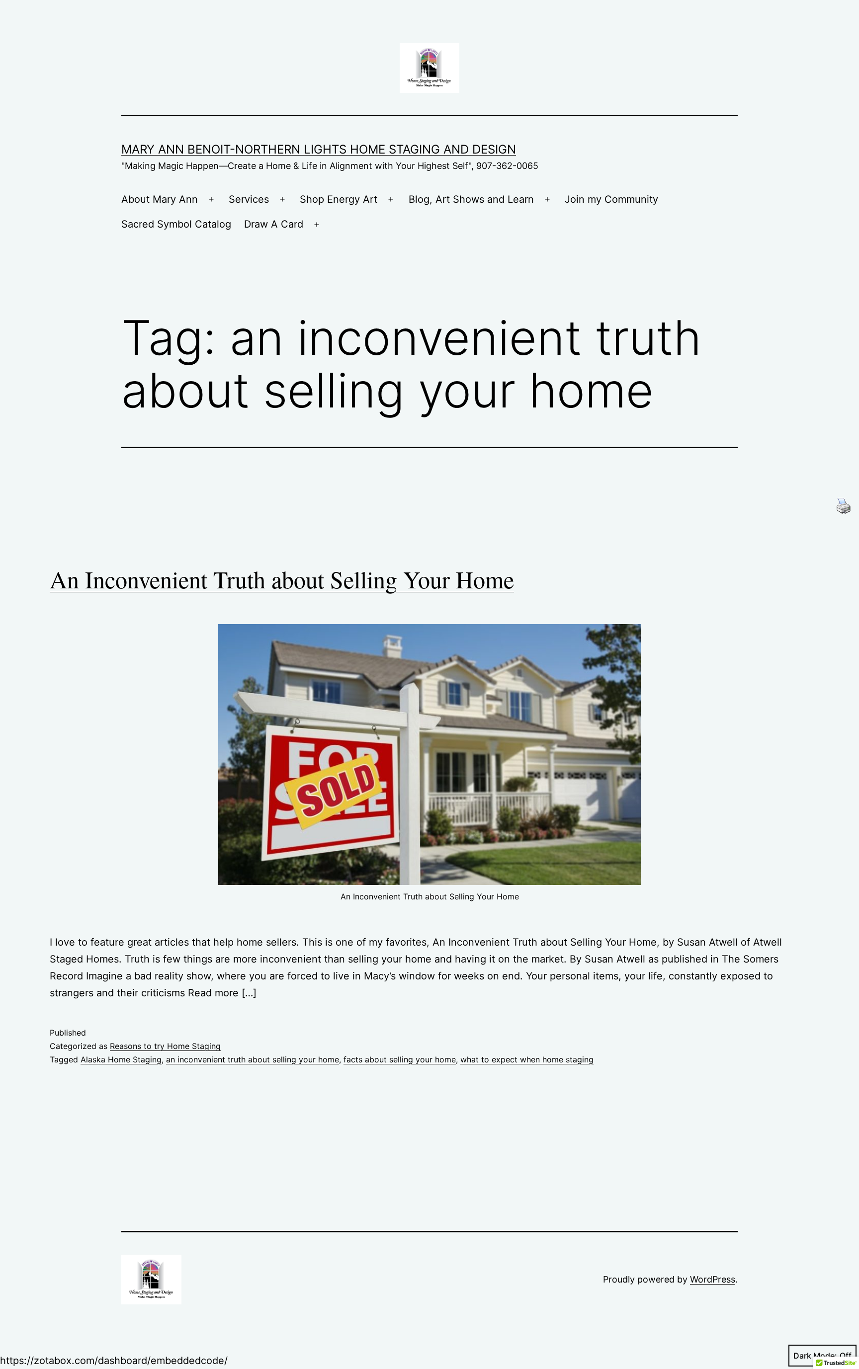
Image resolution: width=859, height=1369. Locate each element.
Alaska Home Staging (121, 1059)
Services (249, 199)
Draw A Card (273, 224)
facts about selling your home (400, 1059)
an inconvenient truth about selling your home (252, 1059)
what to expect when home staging (527, 1059)
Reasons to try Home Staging (165, 1046)
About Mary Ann (159, 199)
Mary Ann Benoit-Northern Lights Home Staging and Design (318, 149)
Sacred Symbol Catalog (176, 224)
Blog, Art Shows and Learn (471, 199)
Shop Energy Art (338, 199)
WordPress (712, 1279)
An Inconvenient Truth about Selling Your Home (282, 579)
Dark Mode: (815, 1356)
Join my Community (611, 199)
